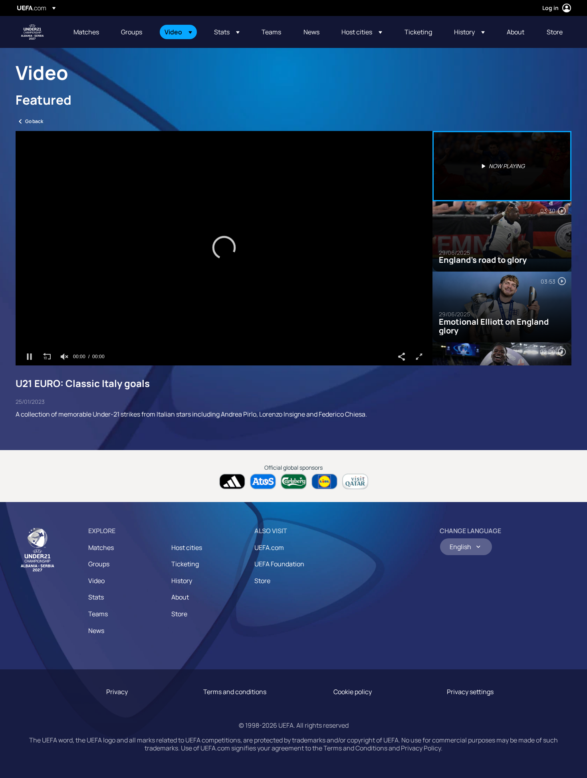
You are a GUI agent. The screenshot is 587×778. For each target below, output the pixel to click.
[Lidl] (324, 481)
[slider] (224, 344)
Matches (101, 547)
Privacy (117, 691)
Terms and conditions (234, 691)
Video (96, 580)
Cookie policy (352, 691)
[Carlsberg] (294, 481)
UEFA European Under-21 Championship (32, 32)
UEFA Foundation (279, 564)
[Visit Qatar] (355, 481)
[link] (86, 32)
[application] (224, 248)
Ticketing (185, 564)
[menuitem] (87, 32)
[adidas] (232, 481)
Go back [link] (34, 121)
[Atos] (263, 481)
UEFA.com (269, 547)
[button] (178, 32)
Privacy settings (470, 691)
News (96, 630)
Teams (98, 613)
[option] (501, 166)
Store (179, 613)
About (180, 597)
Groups (98, 564)
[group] (64, 356)
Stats (96, 597)
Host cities (186, 547)
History (181, 580)
